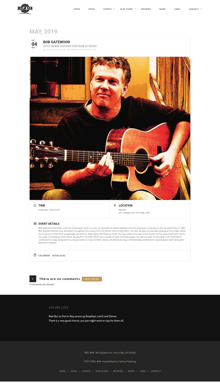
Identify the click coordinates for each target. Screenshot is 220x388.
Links (177, 9)
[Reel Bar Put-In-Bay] (27, 9)
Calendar (44, 255)
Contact (194, 9)
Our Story (126, 9)
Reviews (146, 9)
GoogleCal (59, 255)
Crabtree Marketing (127, 361)
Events (107, 9)
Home (77, 9)
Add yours (92, 279)
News (162, 9)
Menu (92, 9)
